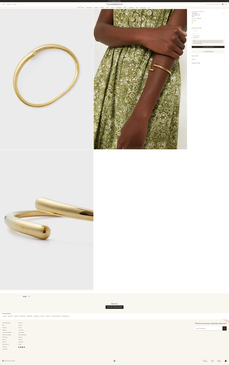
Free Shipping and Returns (209, 51)
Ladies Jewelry (194, 11)
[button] (224, 13)
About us (20, 322)
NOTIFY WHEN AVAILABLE (208, 46)
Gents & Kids (143, 7)
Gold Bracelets (29, 316)
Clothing (96, 7)
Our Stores (4, 346)
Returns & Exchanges (6, 334)
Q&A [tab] (29, 296)
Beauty (125, 7)
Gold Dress (42, 316)
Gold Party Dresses (65, 316)
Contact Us (9, 4)
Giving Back (20, 341)
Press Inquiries (21, 332)
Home (137, 7)
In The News (20, 330)
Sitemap (20, 344)
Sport (107, 7)
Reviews (4, 339)
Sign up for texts (196, 37)
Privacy (201, 43)
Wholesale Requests (22, 334)
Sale (149, 7)
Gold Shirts (48, 316)
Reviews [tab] (24, 296)
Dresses (102, 7)
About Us (14, 4)
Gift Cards (4, 341)
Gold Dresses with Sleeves (56, 316)
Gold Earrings (10, 316)
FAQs (3, 325)
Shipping (4, 330)
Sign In (3, 4)
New (78, 7)
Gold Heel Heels (22, 316)
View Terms (197, 43)
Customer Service (6, 322)
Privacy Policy (212, 361)
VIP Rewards (4, 337)
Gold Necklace (36, 316)
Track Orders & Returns (7, 332)
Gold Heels (16, 316)
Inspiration (20, 339)
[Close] (227, 1)
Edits (83, 7)
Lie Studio (195, 13)
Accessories (118, 7)
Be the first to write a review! (114, 307)
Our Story (20, 325)
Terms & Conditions (219, 361)
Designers (131, 7)
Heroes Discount (5, 344)
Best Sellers (89, 7)
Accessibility (4, 349)
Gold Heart (4, 316)
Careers (19, 327)
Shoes (112, 7)
